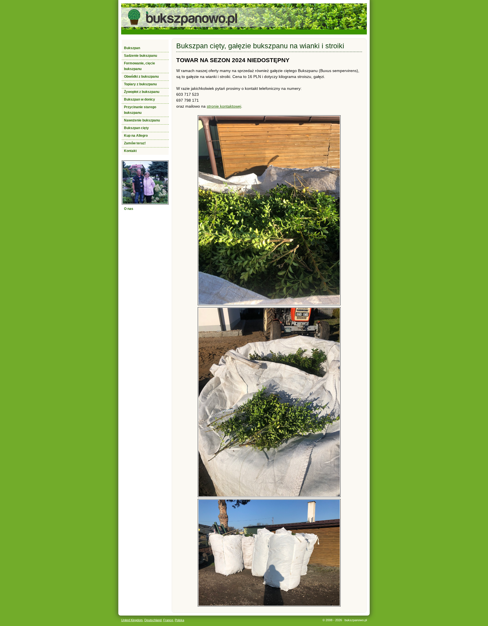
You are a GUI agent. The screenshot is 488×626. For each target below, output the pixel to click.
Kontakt (130, 151)
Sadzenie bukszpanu (140, 56)
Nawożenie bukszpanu (142, 120)
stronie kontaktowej (224, 106)
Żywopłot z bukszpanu (141, 92)
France (168, 620)
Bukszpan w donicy (139, 99)
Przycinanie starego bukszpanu (140, 110)
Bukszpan (132, 48)
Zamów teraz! (135, 143)
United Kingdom (132, 620)
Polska (179, 620)
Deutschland (153, 620)
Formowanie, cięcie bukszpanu (139, 66)
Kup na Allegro (136, 136)
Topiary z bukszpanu (140, 84)
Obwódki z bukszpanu (141, 77)
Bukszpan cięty (136, 128)
